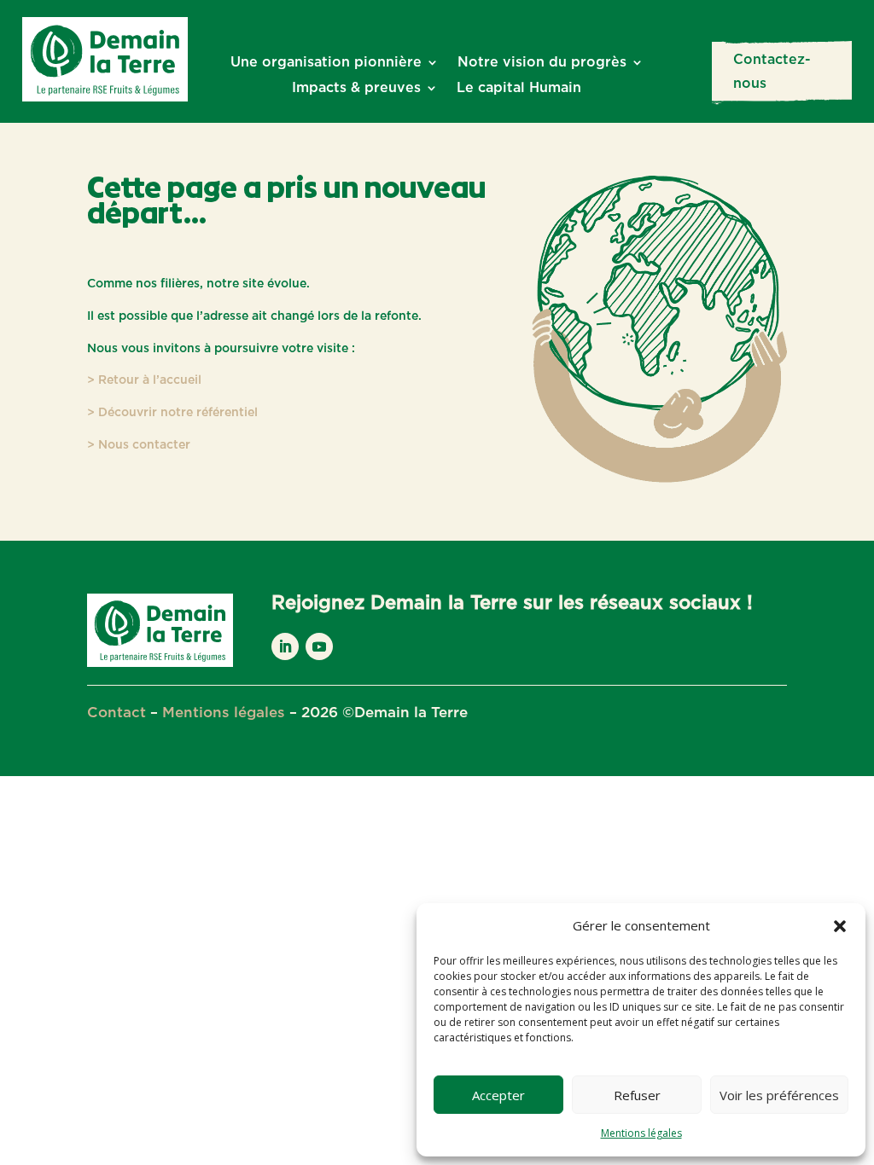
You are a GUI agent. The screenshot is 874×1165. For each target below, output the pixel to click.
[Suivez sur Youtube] (319, 646)
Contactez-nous (772, 71)
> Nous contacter (138, 445)
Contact (116, 712)
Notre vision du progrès (541, 62)
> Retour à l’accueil (144, 380)
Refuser (637, 1095)
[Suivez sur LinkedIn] (285, 646)
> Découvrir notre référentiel (172, 413)
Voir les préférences (779, 1095)
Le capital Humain (519, 88)
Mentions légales (641, 1133)
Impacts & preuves (356, 88)
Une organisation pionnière (326, 62)
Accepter (498, 1095)
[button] (839, 926)
